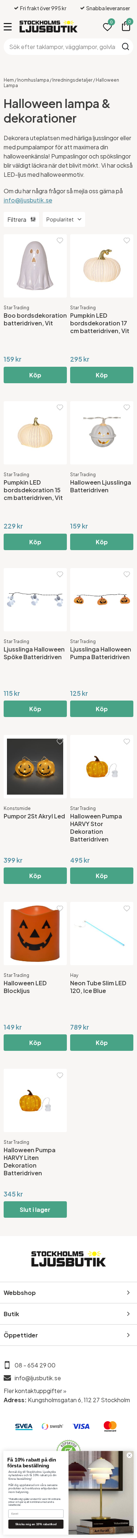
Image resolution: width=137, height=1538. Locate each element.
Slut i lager (35, 1209)
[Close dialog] (129, 1455)
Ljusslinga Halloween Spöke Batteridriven (34, 653)
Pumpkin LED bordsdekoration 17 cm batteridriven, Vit (99, 323)
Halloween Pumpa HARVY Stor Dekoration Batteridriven (96, 827)
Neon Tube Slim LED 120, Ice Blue (98, 986)
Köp (35, 375)
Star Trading (16, 307)
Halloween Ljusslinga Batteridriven (100, 486)
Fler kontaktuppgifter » (35, 1391)
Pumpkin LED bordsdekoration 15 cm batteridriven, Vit (33, 489)
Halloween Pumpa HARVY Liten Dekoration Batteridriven (30, 1161)
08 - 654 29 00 (35, 1365)
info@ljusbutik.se (28, 200)
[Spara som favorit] (60, 241)
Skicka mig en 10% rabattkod (36, 1524)
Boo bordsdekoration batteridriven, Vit (35, 319)
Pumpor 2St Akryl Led (34, 816)
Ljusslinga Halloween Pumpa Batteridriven (100, 653)
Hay (74, 975)
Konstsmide (17, 808)
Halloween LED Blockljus (25, 986)
